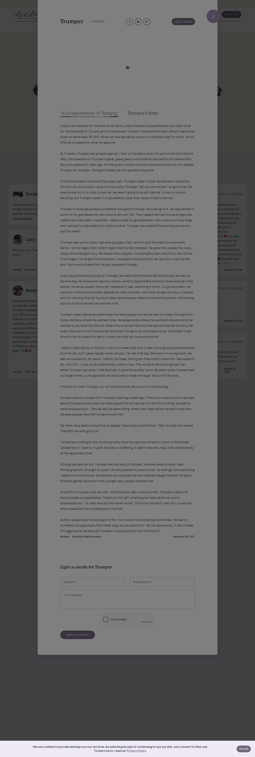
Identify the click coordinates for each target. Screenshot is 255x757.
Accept (243, 748)
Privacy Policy (136, 751)
